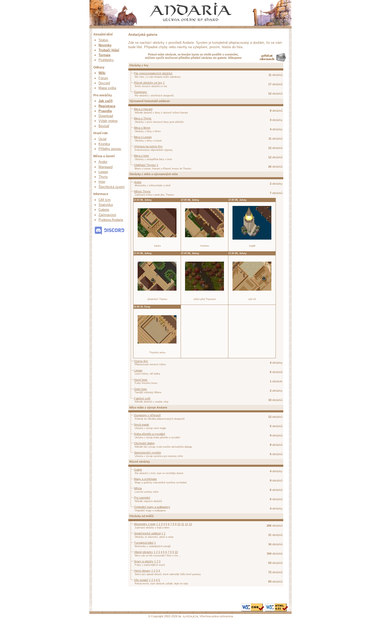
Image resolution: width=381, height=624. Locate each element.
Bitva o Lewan (143, 137)
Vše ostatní (141, 580)
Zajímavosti (107, 215)
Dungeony (140, 92)
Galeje (138, 469)
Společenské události (147, 533)
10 (178, 524)
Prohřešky (106, 60)
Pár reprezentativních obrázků (153, 73)
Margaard (105, 167)
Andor (102, 162)
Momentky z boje (145, 524)
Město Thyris (142, 191)
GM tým (104, 200)
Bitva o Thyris (142, 118)
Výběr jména (107, 121)
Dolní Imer (140, 389)
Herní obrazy (142, 570)
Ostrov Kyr (141, 361)
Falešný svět (142, 398)
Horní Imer (140, 379)
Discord (104, 83)
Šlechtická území (111, 187)
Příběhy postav (109, 149)
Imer (101, 182)
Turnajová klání (143, 542)
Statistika (105, 205)
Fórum (103, 78)
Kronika (104, 144)
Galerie (103, 210)
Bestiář (103, 126)
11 (182, 524)
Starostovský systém (147, 452)
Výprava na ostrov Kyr (148, 146)
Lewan (103, 172)
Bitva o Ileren (142, 127)
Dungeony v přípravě (147, 415)
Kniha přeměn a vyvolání (149, 433)
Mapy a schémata (145, 478)
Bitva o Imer (141, 155)
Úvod (102, 139)
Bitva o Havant (143, 109)
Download (105, 116)
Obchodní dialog (144, 443)
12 (186, 524)
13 (190, 524)
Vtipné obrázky (143, 552)
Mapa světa (107, 88)
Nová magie (141, 424)
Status (103, 40)
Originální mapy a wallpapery (152, 506)
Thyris (103, 177)
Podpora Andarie (110, 220)
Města (138, 488)
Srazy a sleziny (143, 561)
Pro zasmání (142, 497)
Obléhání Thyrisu (145, 165)
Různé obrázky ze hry (148, 82)
